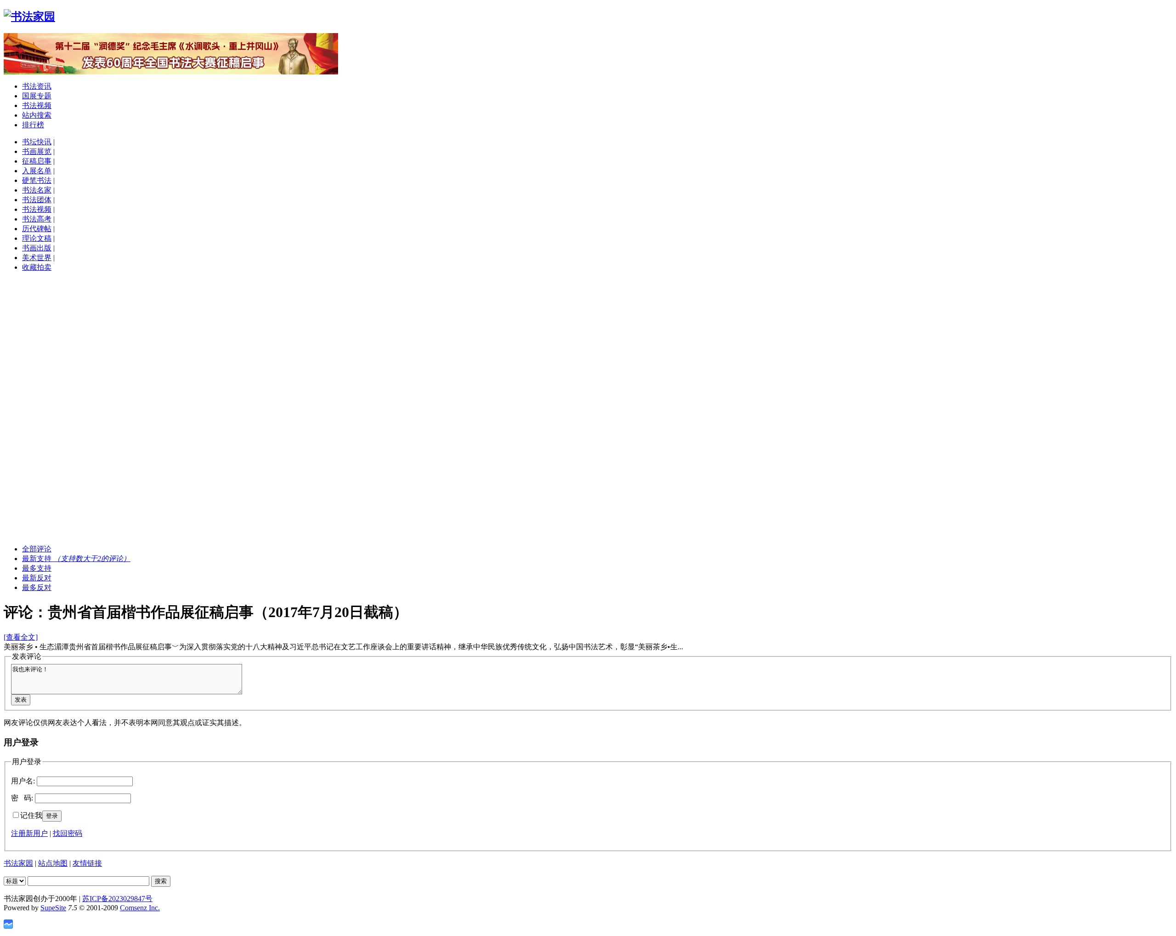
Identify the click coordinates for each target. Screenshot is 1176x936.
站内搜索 (36, 115)
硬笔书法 (36, 180)
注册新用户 (29, 833)
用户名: (23, 781)
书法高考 (36, 219)
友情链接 (87, 863)
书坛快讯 (36, 142)
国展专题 (36, 96)
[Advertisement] (588, 344)
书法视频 (36, 105)
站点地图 (53, 863)
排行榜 (33, 125)
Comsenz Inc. (140, 908)
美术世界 (36, 257)
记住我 (31, 815)
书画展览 (36, 151)
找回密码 (67, 833)
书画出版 (36, 248)
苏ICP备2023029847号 (117, 898)
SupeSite (53, 908)
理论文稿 (36, 238)
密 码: (22, 798)
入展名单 (36, 171)
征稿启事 (36, 161)
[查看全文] (21, 637)
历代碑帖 (36, 229)
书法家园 (18, 863)
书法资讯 (36, 86)
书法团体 (36, 200)
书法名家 (36, 190)
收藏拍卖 (36, 267)
